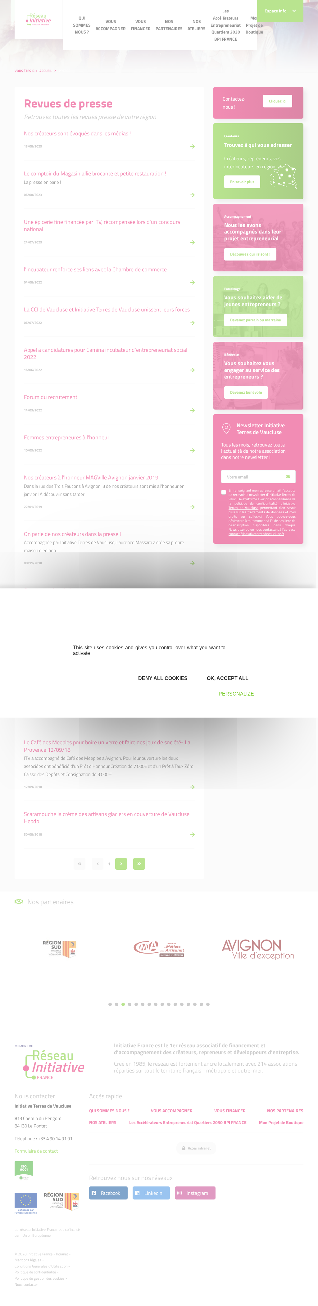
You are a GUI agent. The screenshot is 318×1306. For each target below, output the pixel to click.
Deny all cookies (162, 678)
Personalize (236, 693)
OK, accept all (227, 678)
